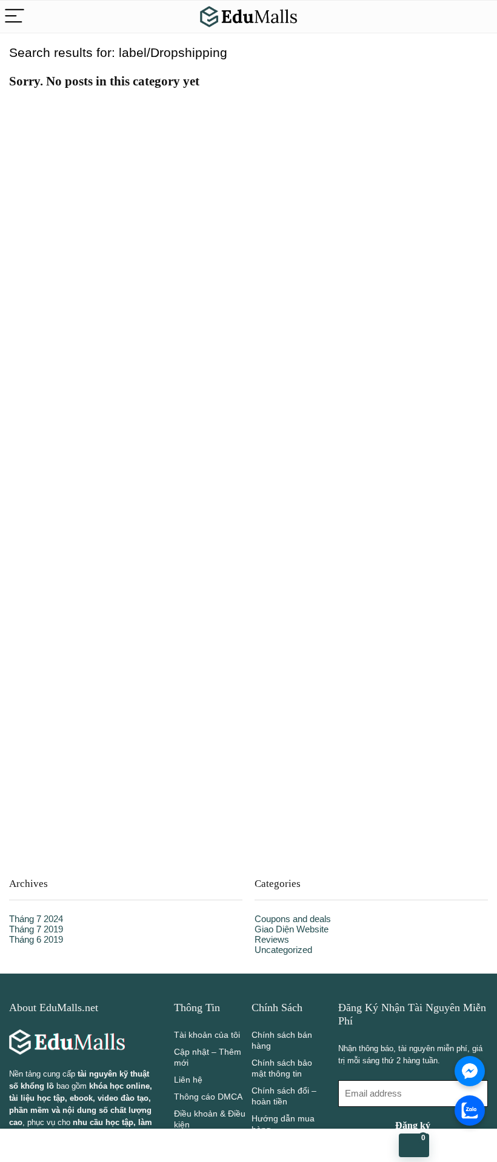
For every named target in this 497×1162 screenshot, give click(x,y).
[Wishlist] (82, 1145)
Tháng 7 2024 (36, 919)
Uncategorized (283, 950)
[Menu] (14, 17)
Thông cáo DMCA (208, 1096)
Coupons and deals (293, 919)
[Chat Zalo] (470, 1110)
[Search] (478, 17)
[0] (414, 1145)
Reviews (272, 939)
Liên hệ (188, 1079)
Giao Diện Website (292, 929)
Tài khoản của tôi (207, 1035)
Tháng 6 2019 (36, 939)
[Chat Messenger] (470, 1071)
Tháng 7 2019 (36, 929)
